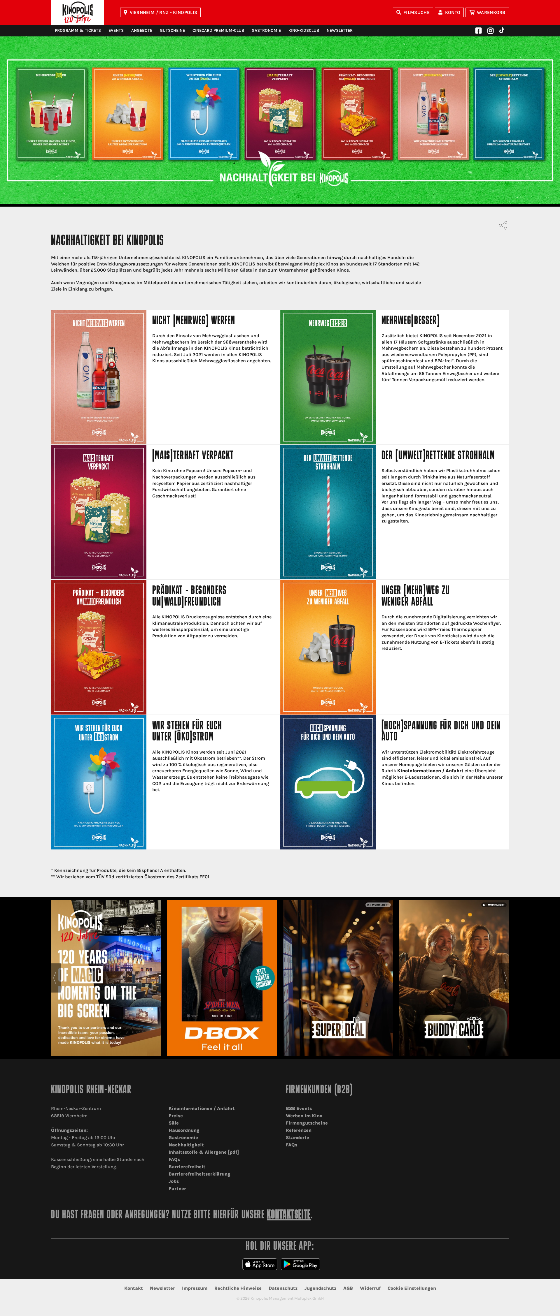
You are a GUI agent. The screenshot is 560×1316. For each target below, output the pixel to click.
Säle (174, 1123)
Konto (453, 12)
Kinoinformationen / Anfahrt (430, 770)
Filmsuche (416, 12)
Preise (176, 1115)
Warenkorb (491, 12)
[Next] (505, 978)
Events (116, 30)
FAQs (174, 1159)
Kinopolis (77, 12)
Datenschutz (283, 1288)
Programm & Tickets (78, 30)
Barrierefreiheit (187, 1166)
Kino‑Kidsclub (303, 30)
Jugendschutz (320, 1288)
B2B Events (299, 1108)
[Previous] (54, 978)
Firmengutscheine (307, 1123)
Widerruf (370, 1288)
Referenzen (299, 1130)
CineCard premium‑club (218, 30)
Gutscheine (172, 30)
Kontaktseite (289, 1215)
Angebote (141, 30)
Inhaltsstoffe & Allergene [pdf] (204, 1152)
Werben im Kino (304, 1115)
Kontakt (133, 1288)
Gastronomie (266, 30)
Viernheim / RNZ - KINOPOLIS (163, 12)
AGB (348, 1288)
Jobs (174, 1181)
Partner (177, 1188)
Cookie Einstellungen (412, 1288)
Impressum (194, 1288)
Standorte (297, 1137)
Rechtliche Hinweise (238, 1288)
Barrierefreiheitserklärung (199, 1174)
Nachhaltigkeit (186, 1145)
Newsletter (340, 30)
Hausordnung (184, 1130)
